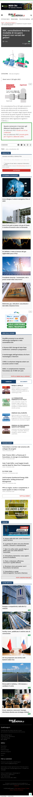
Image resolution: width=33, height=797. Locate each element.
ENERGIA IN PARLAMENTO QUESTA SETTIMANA (20, 426)
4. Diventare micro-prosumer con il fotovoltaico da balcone (14, 567)
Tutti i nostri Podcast (23, 577)
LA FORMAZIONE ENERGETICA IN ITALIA (19, 398)
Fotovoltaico (5, 19)
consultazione (12, 149)
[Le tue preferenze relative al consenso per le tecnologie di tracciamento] (30, 794)
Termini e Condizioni (18, 790)
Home (2, 22)
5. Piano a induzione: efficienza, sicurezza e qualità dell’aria (13, 562)
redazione (16, 785)
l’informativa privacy (20, 165)
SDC (18, 149)
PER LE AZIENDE (6, 759)
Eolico (2, 755)
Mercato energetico (11, 22)
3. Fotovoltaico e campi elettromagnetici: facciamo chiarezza (15, 572)
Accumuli (3, 753)
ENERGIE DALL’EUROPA (19, 413)
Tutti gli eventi (25, 496)
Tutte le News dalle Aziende (20, 376)
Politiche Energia (24, 19)
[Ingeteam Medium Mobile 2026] (16, 93)
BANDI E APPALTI (17, 385)
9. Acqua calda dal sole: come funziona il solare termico (16, 539)
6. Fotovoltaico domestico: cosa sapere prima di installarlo (16, 556)
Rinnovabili (14, 19)
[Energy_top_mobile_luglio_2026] (16, 6)
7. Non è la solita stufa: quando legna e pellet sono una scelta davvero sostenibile (16, 550)
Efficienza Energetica (6, 751)
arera (7, 149)
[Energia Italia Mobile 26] (16, 320)
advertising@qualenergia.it (11, 763)
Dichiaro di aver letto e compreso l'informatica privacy (16, 164)
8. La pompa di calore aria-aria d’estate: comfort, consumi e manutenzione (16, 544)
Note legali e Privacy (20, 788)
